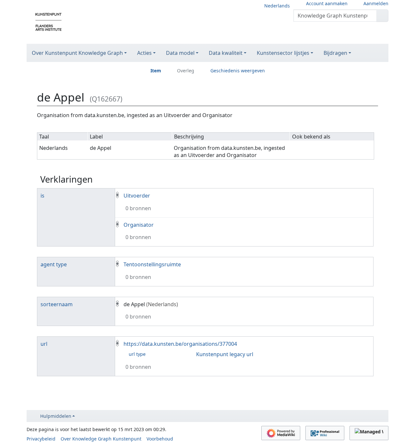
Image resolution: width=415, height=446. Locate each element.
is (42, 195)
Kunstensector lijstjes (283, 52)
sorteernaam (57, 304)
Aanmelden (375, 3)
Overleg (185, 70)
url (44, 343)
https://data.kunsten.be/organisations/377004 (180, 343)
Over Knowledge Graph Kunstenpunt (101, 439)
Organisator (139, 224)
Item (155, 70)
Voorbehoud (160, 439)
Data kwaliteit (226, 52)
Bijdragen (335, 52)
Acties (144, 52)
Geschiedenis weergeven (237, 70)
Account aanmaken (327, 3)
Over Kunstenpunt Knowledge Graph (77, 52)
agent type (54, 264)
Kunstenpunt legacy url (224, 354)
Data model (180, 52)
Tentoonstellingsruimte (152, 264)
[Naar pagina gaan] (382, 15)
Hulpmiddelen (55, 416)
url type (137, 354)
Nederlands (277, 6)
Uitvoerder (137, 195)
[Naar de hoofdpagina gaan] (48, 21)
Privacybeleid (41, 439)
